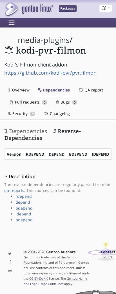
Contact (108, 252)
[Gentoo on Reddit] (9, 271)
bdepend (24, 208)
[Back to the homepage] (29, 9)
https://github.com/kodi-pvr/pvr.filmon (50, 72)
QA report (93, 90)
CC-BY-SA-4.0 (38, 278)
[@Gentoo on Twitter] (9, 254)
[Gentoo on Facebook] (9, 262)
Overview (20, 90)
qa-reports (14, 190)
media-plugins (44, 40)
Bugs (67, 102)
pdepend (24, 219)
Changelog (59, 113)
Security (22, 113)
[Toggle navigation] (12, 22)
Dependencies (56, 90)
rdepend (23, 196)
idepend (23, 214)
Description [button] (21, 176)
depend (22, 202)
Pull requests (29, 102)
